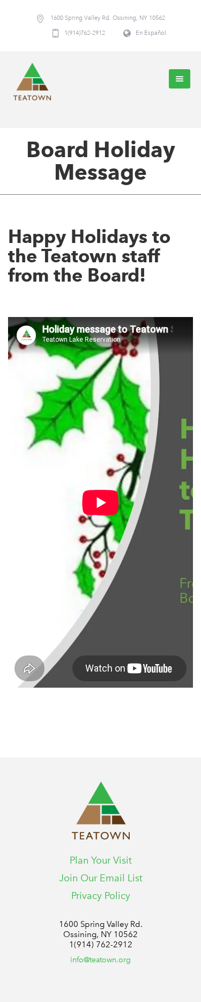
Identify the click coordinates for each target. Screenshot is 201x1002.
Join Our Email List (101, 878)
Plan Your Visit (101, 860)
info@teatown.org (100, 959)
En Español (151, 33)
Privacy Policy (100, 896)
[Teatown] (32, 81)
